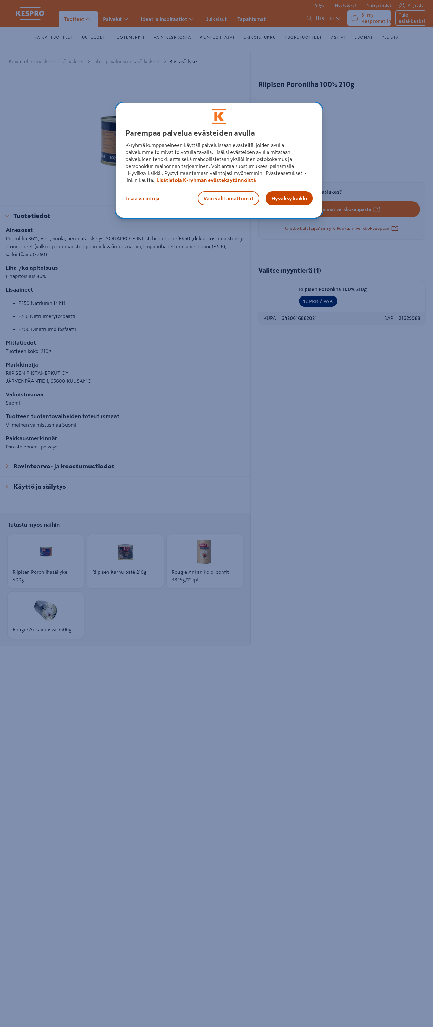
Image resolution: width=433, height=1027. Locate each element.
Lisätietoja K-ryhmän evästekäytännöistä (206, 179)
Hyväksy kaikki (289, 198)
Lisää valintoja (142, 198)
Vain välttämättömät (229, 198)
